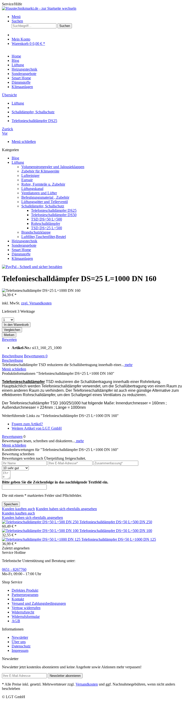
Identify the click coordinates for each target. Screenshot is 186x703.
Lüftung (18, 162)
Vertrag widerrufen (26, 608)
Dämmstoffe (21, 254)
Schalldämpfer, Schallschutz (42, 206)
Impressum (20, 650)
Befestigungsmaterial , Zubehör (45, 197)
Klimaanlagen (22, 258)
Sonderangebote (24, 245)
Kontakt (18, 599)
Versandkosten (87, 684)
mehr (128, 365)
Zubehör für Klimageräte (40, 171)
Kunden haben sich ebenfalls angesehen (66, 509)
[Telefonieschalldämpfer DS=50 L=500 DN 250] (40, 522)
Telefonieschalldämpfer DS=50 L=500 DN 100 (115, 531)
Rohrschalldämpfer (45, 223)
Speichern (11, 504)
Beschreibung (12, 356)
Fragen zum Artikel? (27, 424)
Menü (16, 17)
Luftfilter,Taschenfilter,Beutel (43, 237)
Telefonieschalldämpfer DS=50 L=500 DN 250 (115, 522)
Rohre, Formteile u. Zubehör (43, 184)
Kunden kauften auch (18, 509)
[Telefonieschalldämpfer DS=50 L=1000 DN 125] (41, 539)
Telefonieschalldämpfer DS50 (54, 215)
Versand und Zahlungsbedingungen (39, 603)
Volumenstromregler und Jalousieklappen (52, 167)
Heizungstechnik (24, 241)
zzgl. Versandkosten (36, 303)
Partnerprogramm (25, 595)
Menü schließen (24, 141)
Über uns (19, 642)
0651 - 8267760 (14, 569)
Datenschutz (21, 646)
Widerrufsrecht (23, 612)
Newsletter (20, 637)
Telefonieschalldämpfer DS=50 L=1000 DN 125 (118, 539)
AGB (16, 621)
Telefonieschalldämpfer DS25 (54, 210)
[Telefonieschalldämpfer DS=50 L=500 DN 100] (40, 531)
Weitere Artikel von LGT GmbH (37, 428)
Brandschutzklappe (36, 232)
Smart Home (21, 250)
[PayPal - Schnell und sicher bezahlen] (32, 267)
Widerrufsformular (26, 616)
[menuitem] (98, 17)
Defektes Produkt (25, 590)
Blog (15, 158)
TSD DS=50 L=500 (46, 219)
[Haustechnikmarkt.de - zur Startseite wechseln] (39, 8)
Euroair (27, 180)
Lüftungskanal (32, 189)
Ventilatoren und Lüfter (39, 193)
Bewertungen (35, 356)
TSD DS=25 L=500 (46, 228)
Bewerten (9, 339)
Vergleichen (12, 330)
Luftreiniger (30, 175)
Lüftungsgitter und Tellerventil (44, 202)
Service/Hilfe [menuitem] (12, 4)
